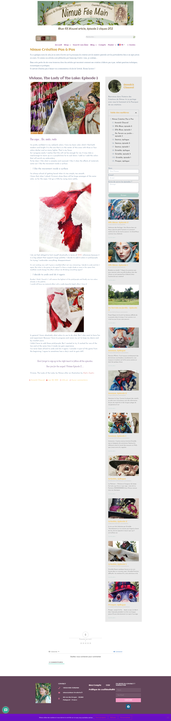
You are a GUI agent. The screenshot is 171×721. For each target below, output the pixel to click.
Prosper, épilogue (122, 161)
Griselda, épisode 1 (123, 157)
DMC (80, 255)
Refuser (113, 717)
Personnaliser (125, 717)
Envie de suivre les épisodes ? (120, 182)
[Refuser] (168, 717)
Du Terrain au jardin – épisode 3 (124, 135)
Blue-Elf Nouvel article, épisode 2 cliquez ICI (85, 28)
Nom (110, 168)
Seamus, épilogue (122, 140)
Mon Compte (95, 685)
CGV (108, 685)
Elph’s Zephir (88, 373)
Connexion (118, 651)
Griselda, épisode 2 (123, 154)
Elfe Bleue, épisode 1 (123, 130)
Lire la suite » (112, 237)
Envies (132, 45)
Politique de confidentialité (102, 690)
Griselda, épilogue (122, 150)
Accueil (58, 45)
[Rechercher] (134, 37)
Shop (66, 45)
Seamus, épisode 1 (122, 147)
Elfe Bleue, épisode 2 (123, 126)
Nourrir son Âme (80, 45)
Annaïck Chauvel (121, 123)
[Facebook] (128, 706)
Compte (102, 45)
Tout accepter (100, 717)
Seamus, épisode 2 (122, 143)
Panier (111, 45)
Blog (92, 45)
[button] (136, 113)
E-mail (111, 175)
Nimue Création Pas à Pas (122, 119)
